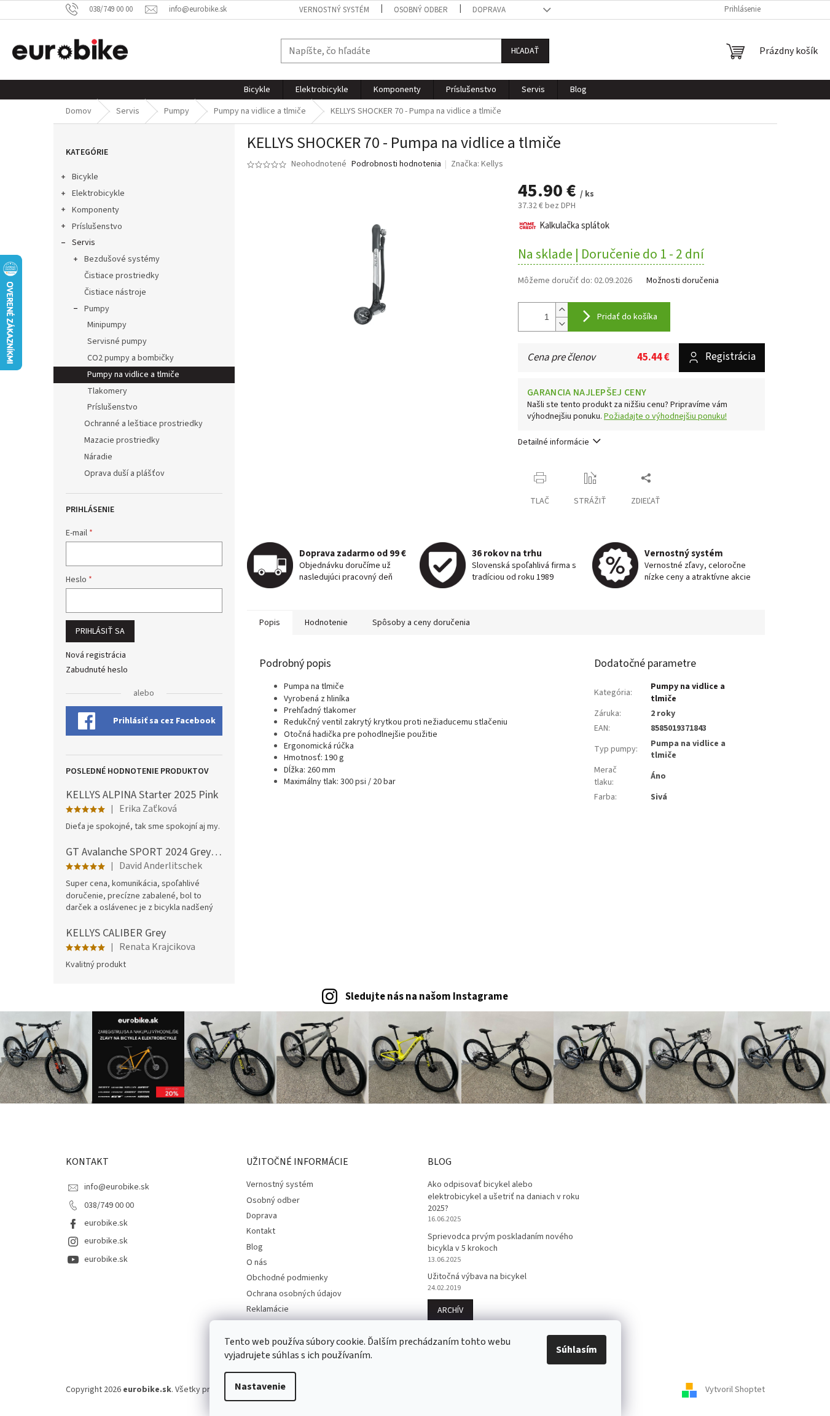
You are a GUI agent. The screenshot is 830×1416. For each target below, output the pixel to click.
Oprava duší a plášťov (124, 473)
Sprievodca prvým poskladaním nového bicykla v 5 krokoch (500, 1243)
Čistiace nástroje (115, 292)
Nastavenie (260, 1386)
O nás (256, 1262)
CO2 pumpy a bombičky (130, 358)
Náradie (98, 457)
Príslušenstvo (97, 226)
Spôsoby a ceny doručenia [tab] (421, 623)
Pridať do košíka (627, 317)
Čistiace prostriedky (121, 276)
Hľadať (525, 51)
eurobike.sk (106, 1223)
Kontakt (260, 1231)
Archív (450, 1310)
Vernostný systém (334, 9)
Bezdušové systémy (122, 259)
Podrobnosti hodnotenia (396, 164)
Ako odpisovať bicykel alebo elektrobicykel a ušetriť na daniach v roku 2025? (503, 1197)
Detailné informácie (553, 442)
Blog (254, 1247)
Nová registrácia (96, 655)
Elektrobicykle (98, 193)
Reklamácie (267, 1309)
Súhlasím (576, 1349)
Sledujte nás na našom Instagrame (426, 996)
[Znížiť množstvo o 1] (561, 324)
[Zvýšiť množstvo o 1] (561, 310)
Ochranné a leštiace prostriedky (143, 424)
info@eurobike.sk (116, 1187)
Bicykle (85, 177)
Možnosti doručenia (682, 281)
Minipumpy (107, 325)
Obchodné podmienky (287, 1278)
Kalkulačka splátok (574, 225)
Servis (83, 242)
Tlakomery (107, 391)
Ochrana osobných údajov (294, 1294)
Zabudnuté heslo (97, 670)
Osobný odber (421, 9)
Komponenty (95, 210)
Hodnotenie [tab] (326, 623)
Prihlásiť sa (100, 631)
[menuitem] (257, 89)
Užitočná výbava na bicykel (477, 1277)
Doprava (489, 9)
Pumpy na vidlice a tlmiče (133, 374)
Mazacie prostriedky (122, 440)
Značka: (477, 164)
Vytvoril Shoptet (735, 1389)
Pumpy (96, 309)
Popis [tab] (269, 623)
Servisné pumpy (117, 341)
